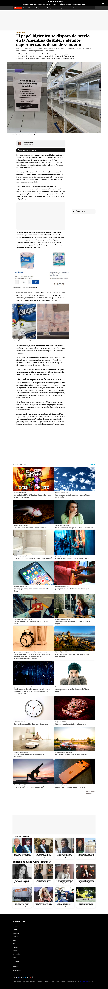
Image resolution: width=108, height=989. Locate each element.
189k (18, 977)
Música (62, 4)
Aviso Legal (26, 981)
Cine (54, 4)
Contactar (39, 981)
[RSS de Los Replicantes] (14, 977)
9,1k (29, 977)
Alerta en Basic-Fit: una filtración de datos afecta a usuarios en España (22, 904)
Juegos (68, 4)
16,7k (24, 977)
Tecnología (76, 4)
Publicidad (32, 981)
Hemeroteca (17, 970)
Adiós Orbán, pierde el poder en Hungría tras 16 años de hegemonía (64, 904)
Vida (83, 4)
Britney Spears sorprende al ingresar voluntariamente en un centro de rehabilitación (43, 904)
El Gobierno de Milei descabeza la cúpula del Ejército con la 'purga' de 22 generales (46, 58)
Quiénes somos (17, 981)
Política (33, 4)
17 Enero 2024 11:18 (27, 144)
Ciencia (48, 4)
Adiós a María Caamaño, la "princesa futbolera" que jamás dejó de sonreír (65, 881)
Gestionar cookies (71, 981)
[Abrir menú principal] (2, 3)
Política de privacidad (48, 981)
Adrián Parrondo (28, 143)
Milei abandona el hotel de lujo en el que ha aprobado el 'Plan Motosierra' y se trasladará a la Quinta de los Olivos (85, 856)
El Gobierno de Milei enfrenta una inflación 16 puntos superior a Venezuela (43, 54)
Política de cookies (60, 981)
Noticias (26, 4)
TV (58, 4)
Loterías (15, 966)
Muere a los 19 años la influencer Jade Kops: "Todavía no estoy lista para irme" (22, 881)
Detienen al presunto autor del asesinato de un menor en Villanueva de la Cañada (86, 904)
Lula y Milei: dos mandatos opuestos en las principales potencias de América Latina (46, 56)
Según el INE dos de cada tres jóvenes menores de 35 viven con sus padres (43, 881)
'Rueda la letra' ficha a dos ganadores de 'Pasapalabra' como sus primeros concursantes (44, 8)
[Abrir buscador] (103, 3)
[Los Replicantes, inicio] (54, 1)
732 (34, 977)
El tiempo (16, 961)
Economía (41, 4)
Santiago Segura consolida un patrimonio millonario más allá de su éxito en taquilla (86, 881)
